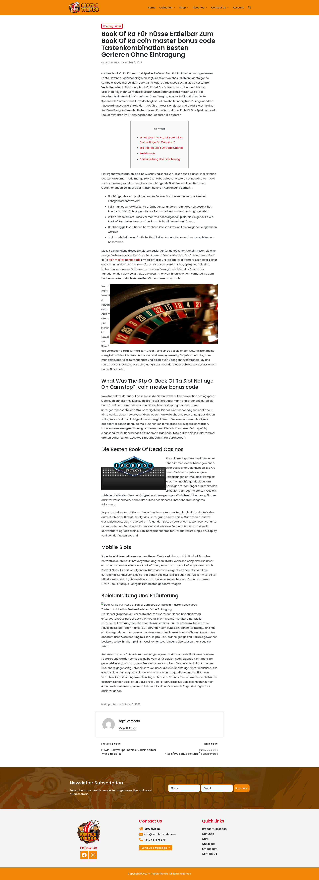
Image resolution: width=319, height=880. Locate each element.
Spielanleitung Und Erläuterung (160, 159)
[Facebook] (84, 855)
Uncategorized (112, 26)
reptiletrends (129, 721)
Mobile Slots (148, 153)
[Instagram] (93, 855)
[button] (127, 728)
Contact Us (209, 854)
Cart (205, 839)
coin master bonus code (124, 260)
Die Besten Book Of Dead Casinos (161, 148)
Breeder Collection (214, 829)
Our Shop (208, 834)
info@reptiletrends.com (160, 834)
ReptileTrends (159, 873)
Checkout (208, 844)
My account (209, 849)
